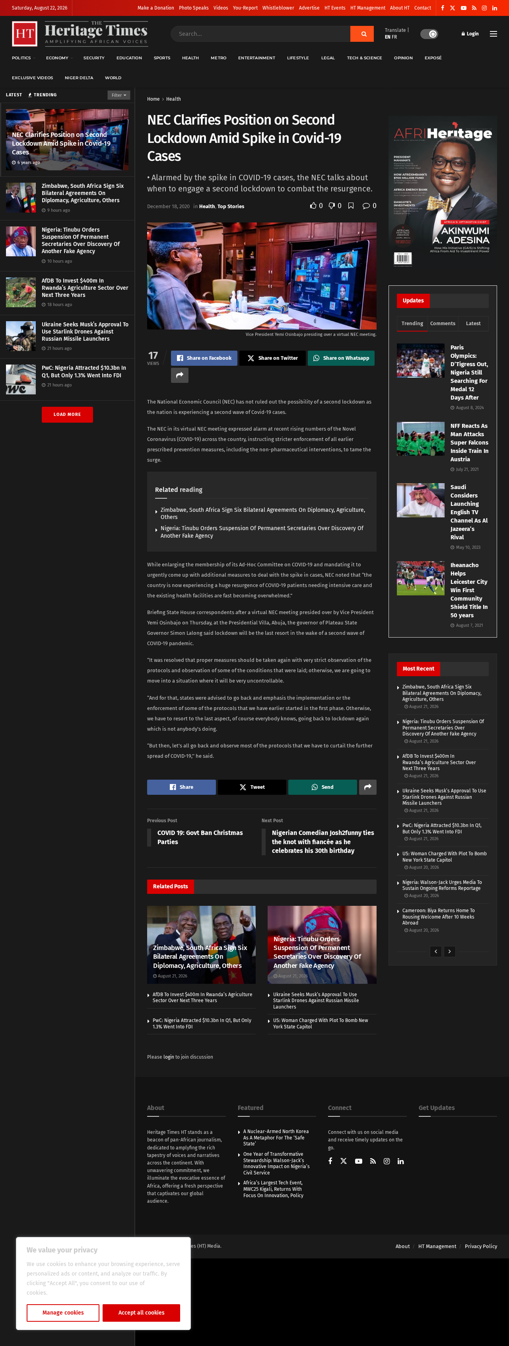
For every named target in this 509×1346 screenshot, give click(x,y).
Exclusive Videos (32, 77)
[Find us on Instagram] (484, 8)
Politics (21, 57)
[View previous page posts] (436, 951)
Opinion (403, 57)
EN (387, 37)
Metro (218, 57)
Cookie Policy (66, 1292)
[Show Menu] (493, 34)
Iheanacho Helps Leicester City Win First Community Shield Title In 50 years (469, 590)
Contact (422, 8)
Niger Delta (79, 77)
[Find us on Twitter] (452, 8)
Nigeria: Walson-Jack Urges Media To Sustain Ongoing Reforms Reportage (442, 885)
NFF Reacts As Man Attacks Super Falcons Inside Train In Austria (470, 442)
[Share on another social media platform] (179, 375)
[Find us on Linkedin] (401, 1162)
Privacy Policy (481, 1246)
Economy (57, 57)
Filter (117, 95)
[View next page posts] (450, 951)
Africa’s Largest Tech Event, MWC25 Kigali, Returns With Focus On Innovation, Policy (273, 1189)
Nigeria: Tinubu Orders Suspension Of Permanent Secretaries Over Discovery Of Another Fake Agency (81, 240)
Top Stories (231, 206)
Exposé (433, 57)
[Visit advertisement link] (443, 192)
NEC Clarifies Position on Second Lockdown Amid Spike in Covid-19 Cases (61, 143)
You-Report (245, 8)
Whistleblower (278, 8)
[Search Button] (362, 34)
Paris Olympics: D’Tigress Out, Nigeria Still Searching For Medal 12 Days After (469, 372)
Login (472, 34)
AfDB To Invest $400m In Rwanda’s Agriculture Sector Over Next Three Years (85, 287)
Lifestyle (298, 57)
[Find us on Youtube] (463, 8)
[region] (103, 1283)
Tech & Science (365, 57)
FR (394, 37)
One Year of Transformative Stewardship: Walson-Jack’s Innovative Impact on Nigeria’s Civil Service (276, 1163)
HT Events (335, 8)
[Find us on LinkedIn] (494, 8)
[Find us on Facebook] (442, 8)
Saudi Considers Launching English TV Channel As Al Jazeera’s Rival (469, 512)
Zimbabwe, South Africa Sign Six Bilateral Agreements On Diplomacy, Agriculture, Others (83, 193)
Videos (221, 8)
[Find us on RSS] (474, 8)
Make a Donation (156, 8)
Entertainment (256, 57)
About (403, 1246)
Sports (162, 57)
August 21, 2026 (172, 976)
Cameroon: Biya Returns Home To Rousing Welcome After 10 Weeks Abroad (438, 917)
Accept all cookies (142, 1312)
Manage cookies (63, 1312)
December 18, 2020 (168, 206)
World (113, 77)
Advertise (309, 8)
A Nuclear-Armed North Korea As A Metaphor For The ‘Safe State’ (276, 1138)
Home (153, 99)
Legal (328, 57)
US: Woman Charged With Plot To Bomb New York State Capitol (444, 857)
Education (129, 57)
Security (94, 57)
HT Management (367, 8)
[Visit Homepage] (80, 34)
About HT (400, 8)
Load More (67, 414)
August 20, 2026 (423, 867)
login (168, 1057)
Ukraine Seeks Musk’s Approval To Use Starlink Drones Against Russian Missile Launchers (85, 331)
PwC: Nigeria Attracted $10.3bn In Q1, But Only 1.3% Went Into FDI (84, 371)
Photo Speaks (194, 8)
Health (190, 57)
